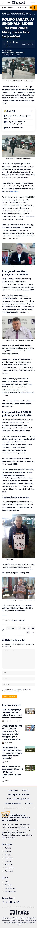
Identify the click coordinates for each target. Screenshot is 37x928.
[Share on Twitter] (10, 42)
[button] (34, 7)
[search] (27, 3)
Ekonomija (20, 52)
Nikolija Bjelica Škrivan (13, 721)
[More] (10, 46)
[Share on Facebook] (7, 42)
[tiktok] (18, 902)
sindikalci (14, 620)
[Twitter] (6, 902)
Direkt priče (31, 710)
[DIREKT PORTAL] (18, 2)
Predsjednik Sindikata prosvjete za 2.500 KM (17, 117)
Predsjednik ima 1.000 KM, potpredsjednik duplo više (14, 123)
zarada (21, 620)
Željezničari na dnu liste (14, 128)
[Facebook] (3, 902)
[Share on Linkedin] (16, 42)
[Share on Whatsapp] (13, 42)
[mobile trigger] (4, 3)
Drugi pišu (31, 769)
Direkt (9, 50)
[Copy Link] (7, 46)
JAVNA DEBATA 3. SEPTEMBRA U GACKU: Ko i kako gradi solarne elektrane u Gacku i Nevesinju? (12, 752)
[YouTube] (10, 902)
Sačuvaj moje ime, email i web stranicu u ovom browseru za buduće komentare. (18, 690)
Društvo (13, 52)
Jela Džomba (9, 742)
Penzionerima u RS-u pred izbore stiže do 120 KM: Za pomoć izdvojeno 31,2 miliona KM (12, 771)
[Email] (33, 628)
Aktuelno (5, 52)
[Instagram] (14, 902)
